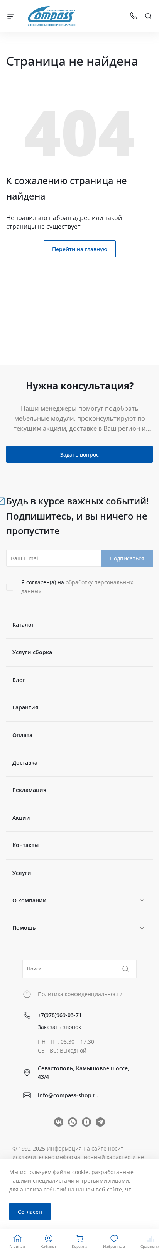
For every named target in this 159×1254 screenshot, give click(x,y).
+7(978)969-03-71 (60, 1015)
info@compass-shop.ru (68, 1095)
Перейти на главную (79, 249)
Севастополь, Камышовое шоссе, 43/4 (83, 1072)
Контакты (25, 845)
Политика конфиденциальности (80, 994)
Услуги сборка (32, 652)
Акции (21, 817)
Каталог (23, 624)
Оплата (22, 735)
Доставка (24, 762)
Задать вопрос (79, 454)
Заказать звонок (59, 1027)
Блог (18, 680)
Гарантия (25, 707)
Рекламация (29, 790)
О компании (29, 900)
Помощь (24, 927)
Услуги (21, 873)
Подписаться (127, 558)
